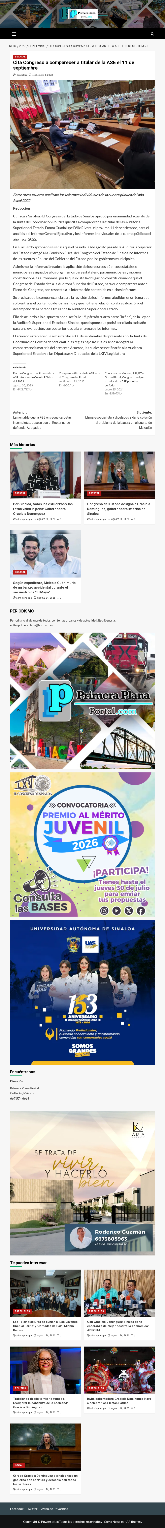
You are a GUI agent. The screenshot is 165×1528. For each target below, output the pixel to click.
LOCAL (19, 1465)
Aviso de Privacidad (54, 1509)
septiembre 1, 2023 (42, 74)
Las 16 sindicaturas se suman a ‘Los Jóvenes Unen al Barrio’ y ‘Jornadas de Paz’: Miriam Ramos (45, 1326)
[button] (14, 33)
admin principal (24, 519)
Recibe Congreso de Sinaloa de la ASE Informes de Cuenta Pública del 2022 (33, 377)
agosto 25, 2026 (120, 519)
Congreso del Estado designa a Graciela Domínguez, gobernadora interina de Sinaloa (118, 509)
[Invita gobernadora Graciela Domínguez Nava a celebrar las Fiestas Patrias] (119, 1370)
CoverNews (112, 1521)
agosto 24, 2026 (46, 597)
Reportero (22, 74)
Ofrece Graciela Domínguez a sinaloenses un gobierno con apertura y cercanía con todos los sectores (45, 1480)
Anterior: (42, 420)
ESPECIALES (22, 1311)
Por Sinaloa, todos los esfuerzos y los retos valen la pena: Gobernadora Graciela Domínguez (43, 509)
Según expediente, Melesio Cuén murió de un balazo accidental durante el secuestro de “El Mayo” (44, 587)
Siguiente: (118, 420)
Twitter (32, 1509)
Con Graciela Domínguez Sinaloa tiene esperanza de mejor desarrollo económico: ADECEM (118, 1326)
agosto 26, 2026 (46, 519)
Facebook (17, 1509)
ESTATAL (20, 56)
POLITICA (21, 1388)
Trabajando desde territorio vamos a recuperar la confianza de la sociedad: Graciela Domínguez (40, 1403)
